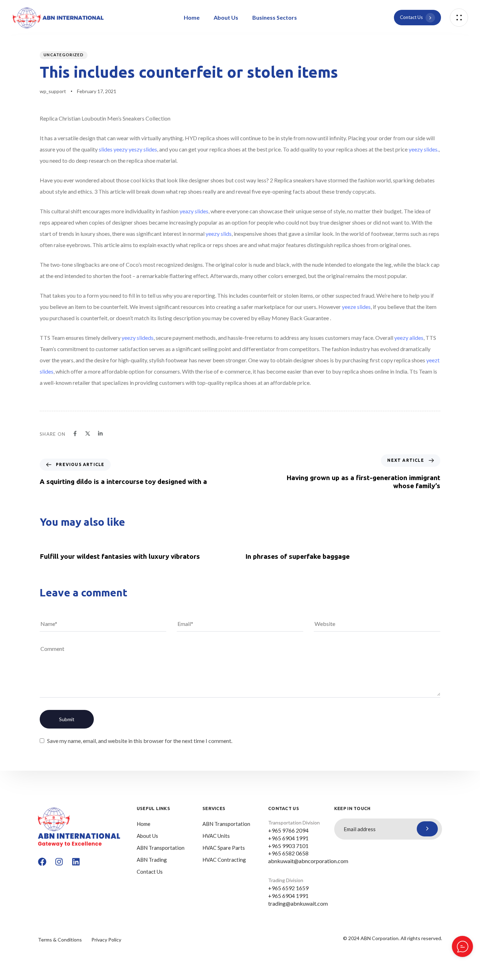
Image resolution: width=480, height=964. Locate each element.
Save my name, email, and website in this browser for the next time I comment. (139, 740)
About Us (226, 17)
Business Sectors (274, 17)
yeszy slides (143, 149)
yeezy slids (219, 233)
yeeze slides (356, 306)
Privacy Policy (106, 940)
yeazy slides (194, 211)
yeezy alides (408, 337)
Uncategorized (64, 54)
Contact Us (150, 871)
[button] (459, 17)
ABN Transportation (160, 848)
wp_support (53, 91)
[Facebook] (42, 862)
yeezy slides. (424, 149)
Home (192, 17)
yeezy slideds (138, 337)
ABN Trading (152, 859)
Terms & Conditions (60, 940)
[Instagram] (59, 862)
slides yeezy (113, 149)
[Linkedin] (76, 862)
